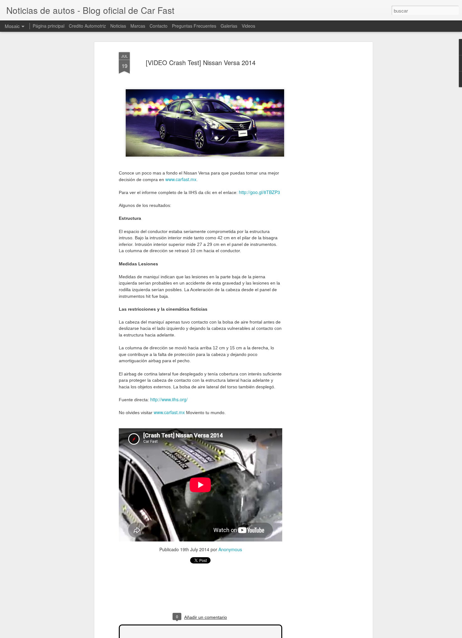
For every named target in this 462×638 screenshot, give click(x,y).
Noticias (118, 26)
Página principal (48, 26)
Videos (248, 26)
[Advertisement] (316, 148)
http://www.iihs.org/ (169, 399)
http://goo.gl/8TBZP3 (259, 192)
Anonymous (230, 549)
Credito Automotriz (87, 26)
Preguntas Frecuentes (194, 26)
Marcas (137, 26)
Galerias (229, 26)
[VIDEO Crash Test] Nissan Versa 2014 (201, 62)
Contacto (159, 26)
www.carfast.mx (180, 179)
